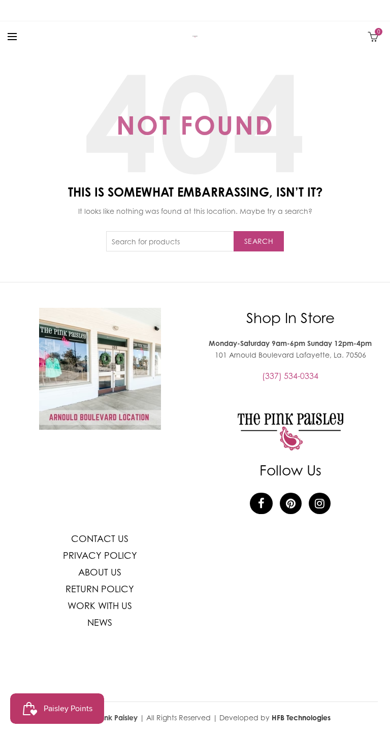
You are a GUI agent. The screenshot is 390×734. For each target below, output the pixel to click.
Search (258, 241)
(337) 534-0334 (290, 376)
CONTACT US (99, 538)
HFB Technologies (301, 717)
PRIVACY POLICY (100, 555)
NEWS (99, 622)
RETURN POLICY (100, 589)
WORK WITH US (100, 605)
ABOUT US (99, 572)
